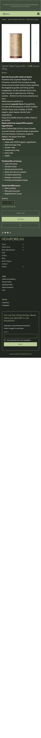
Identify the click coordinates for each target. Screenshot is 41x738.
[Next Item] (36, 43)
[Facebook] (5, 233)
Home (4, 244)
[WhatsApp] (3, 233)
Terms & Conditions (8, 279)
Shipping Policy (7, 285)
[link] (38, 13)
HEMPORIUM (13, 239)
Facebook (5, 302)
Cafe (3, 253)
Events (4, 255)
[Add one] (12, 203)
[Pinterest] (8, 233)
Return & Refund (7, 287)
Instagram (5, 305)
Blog (3, 258)
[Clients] (23, 266)
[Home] (23, 244)
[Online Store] (23, 247)
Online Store (6, 247)
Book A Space (7, 261)
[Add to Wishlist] (20, 225)
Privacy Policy (6, 282)
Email (6, 332)
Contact (4, 264)
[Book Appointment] (23, 249)
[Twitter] (10, 233)
